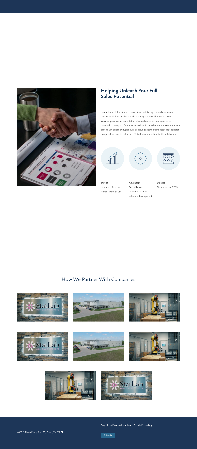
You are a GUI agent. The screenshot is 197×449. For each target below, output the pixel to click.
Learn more (27, 45)
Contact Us (171, 6)
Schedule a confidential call (134, 242)
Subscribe (108, 435)
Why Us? (22, 6)
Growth (36, 6)
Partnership (62, 6)
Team (48, 6)
